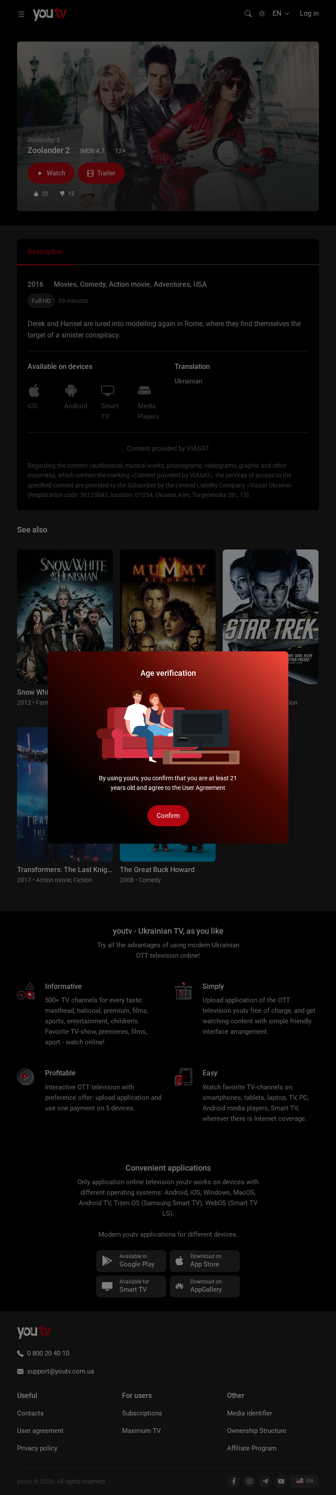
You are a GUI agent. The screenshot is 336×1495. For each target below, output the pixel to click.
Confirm (168, 816)
